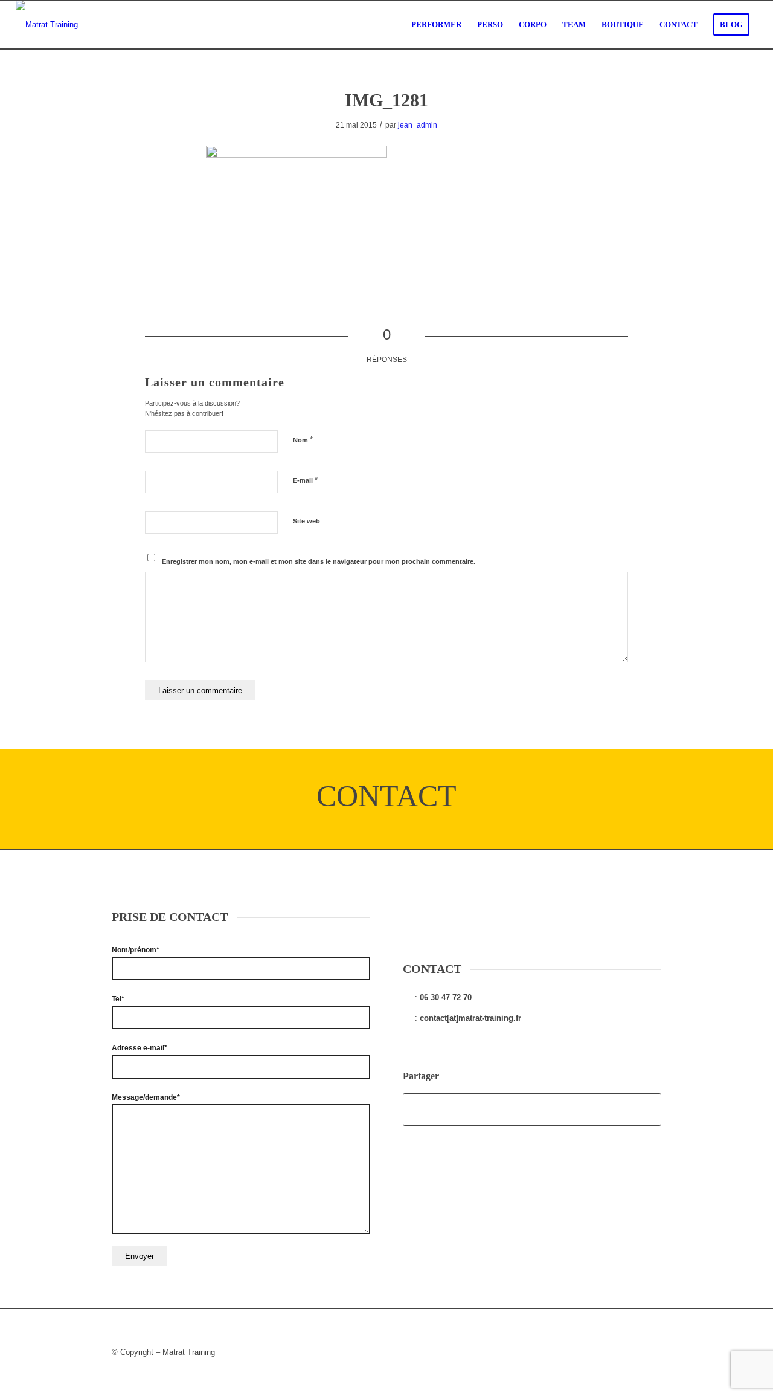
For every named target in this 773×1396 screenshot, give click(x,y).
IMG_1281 (386, 100)
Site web (306, 521)
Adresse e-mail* (139, 1048)
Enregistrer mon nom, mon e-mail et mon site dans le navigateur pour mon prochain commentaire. (318, 561)
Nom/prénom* (135, 950)
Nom (303, 439)
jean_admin (417, 125)
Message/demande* (146, 1097)
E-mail (305, 480)
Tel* (118, 999)
